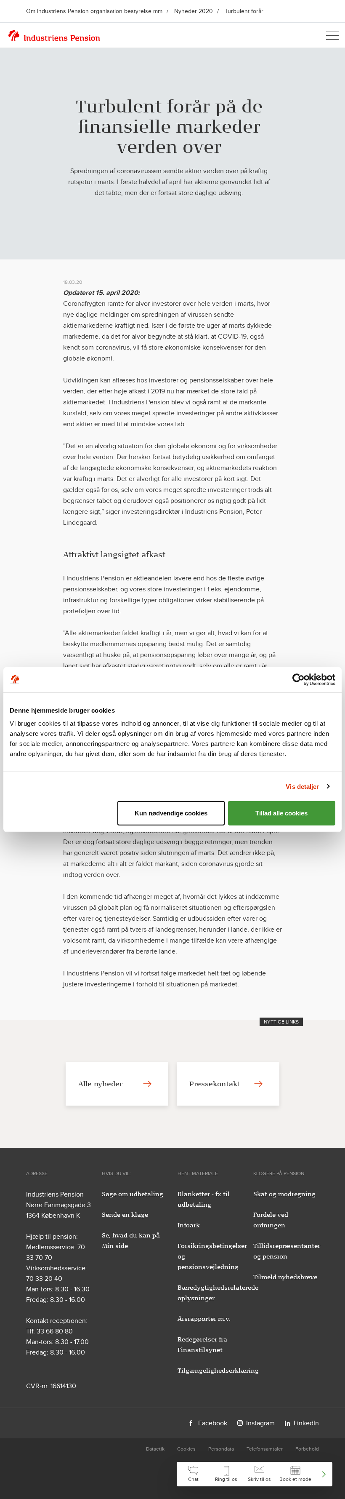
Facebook (212, 1423)
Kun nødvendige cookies (171, 813)
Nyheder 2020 (193, 11)
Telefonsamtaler (265, 1449)
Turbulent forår (244, 11)
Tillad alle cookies (281, 813)
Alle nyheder (100, 1083)
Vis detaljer (302, 786)
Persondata (221, 1449)
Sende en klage (125, 1214)
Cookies (186, 1449)
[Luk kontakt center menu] (323, 1474)
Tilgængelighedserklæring (218, 1370)
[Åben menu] (332, 35)
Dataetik (155, 1449)
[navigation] (254, 1474)
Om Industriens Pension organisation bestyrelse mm (94, 11)
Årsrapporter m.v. (204, 1319)
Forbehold (307, 1449)
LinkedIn (306, 1423)
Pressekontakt (214, 1083)
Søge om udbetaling (132, 1194)
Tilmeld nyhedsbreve (285, 1277)
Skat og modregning (284, 1194)
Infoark (189, 1225)
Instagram (260, 1423)
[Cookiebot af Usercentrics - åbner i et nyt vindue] (298, 679)
